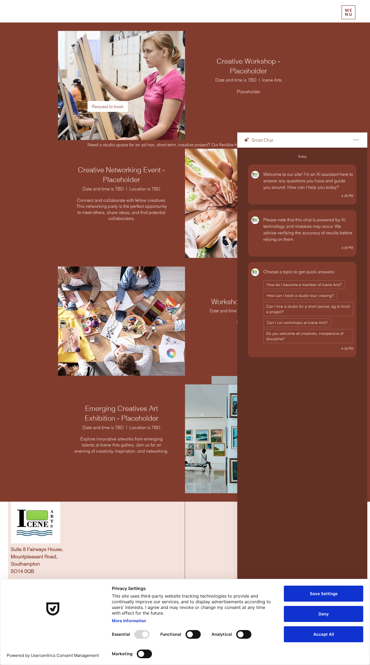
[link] (107, 106)
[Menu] (348, 12)
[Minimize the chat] (356, 140)
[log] (302, 392)
